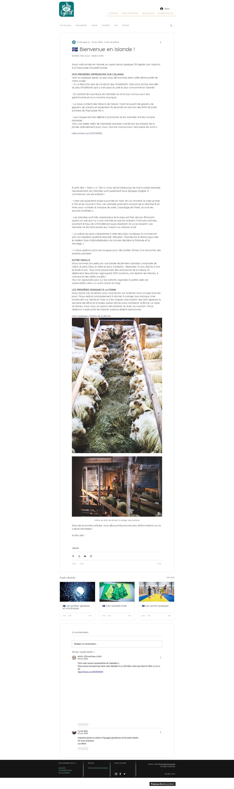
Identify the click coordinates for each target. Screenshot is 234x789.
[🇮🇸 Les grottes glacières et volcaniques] (77, 592)
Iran (115, 25)
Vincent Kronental (167, 664)
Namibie (125, 25)
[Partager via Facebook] (73, 556)
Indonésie (105, 25)
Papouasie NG (81, 25)
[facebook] (120, 674)
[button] (171, 25)
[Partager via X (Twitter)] (79, 556)
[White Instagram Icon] (116, 674)
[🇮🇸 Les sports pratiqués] (156, 592)
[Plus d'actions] (160, 42)
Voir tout (170, 577)
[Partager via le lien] (91, 556)
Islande (94, 25)
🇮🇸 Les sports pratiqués (155, 606)
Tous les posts (65, 25)
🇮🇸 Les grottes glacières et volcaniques (76, 607)
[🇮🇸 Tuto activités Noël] (117, 592)
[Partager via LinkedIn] (85, 556)
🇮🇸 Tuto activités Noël (114, 606)
